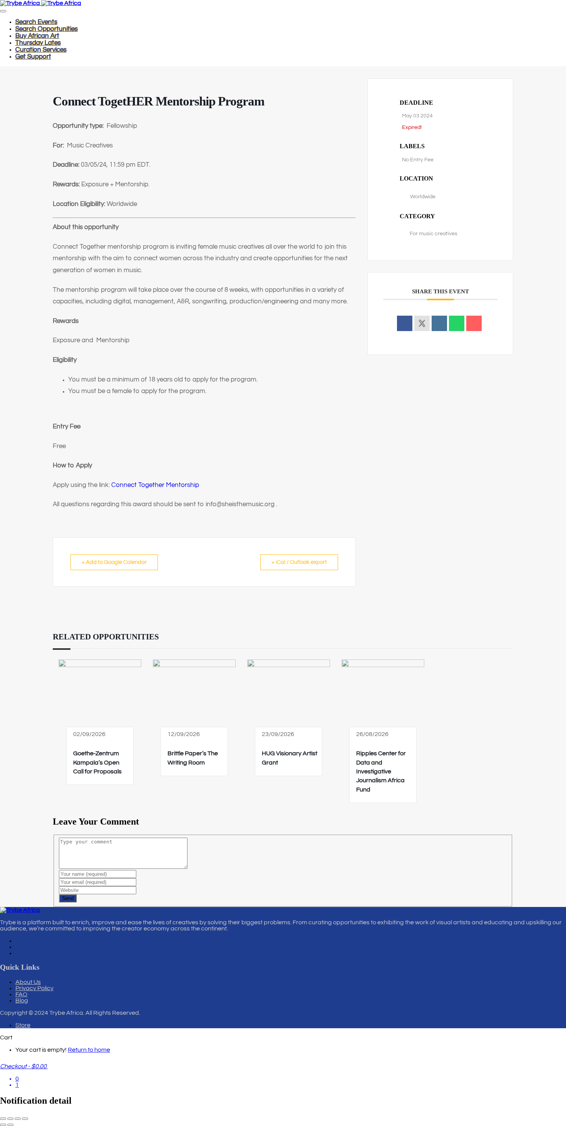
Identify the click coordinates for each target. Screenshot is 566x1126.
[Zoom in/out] (3, 1119)
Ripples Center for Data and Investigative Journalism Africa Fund (381, 771)
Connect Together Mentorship (155, 485)
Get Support (33, 56)
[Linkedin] (439, 323)
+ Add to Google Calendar (114, 562)
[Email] (474, 323)
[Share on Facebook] (404, 323)
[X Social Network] (422, 323)
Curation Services (41, 49)
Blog (21, 1000)
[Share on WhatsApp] (456, 323)
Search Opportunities (46, 28)
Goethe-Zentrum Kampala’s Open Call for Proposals (97, 762)
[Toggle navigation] (3, 11)
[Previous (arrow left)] (3, 1125)
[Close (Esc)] (25, 1119)
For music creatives (433, 233)
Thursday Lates (38, 42)
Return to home (89, 1050)
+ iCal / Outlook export (299, 562)
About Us (28, 982)
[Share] (18, 1119)
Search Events (36, 21)
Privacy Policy (34, 988)
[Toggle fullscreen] (10, 1119)
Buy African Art (37, 35)
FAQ (21, 994)
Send (68, 898)
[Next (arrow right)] (10, 1125)
